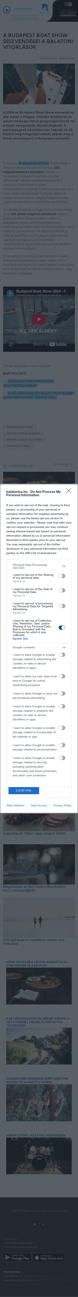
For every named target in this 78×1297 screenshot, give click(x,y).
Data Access (39, 805)
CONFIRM (23, 790)
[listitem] (39, 566)
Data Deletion (15, 805)
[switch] (62, 576)
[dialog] (39, 648)
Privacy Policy (62, 805)
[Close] (70, 492)
